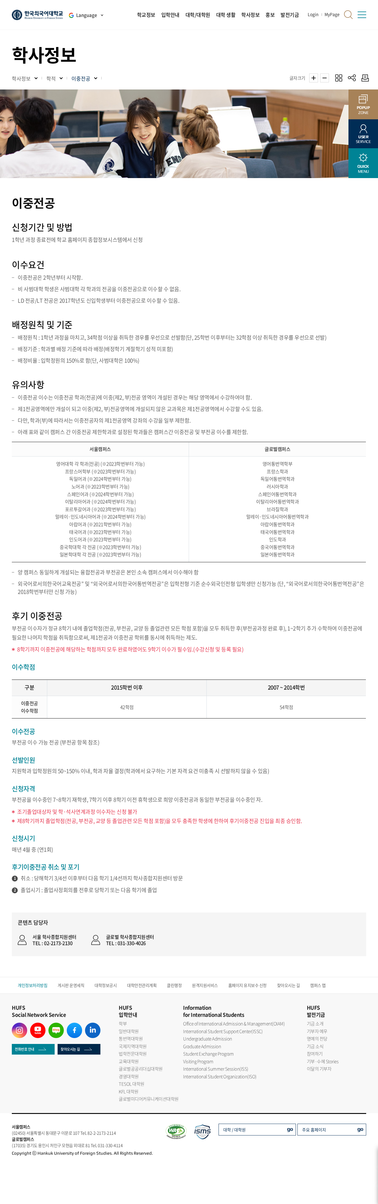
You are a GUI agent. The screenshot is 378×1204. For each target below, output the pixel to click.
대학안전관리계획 (142, 985)
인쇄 (364, 78)
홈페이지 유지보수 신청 (247, 985)
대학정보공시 (105, 985)
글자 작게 (324, 78)
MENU (363, 169)
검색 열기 (348, 15)
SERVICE (363, 139)
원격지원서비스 (205, 985)
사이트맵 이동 (361, 15)
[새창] (19, 1026)
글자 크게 (313, 78)
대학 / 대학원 (234, 1130)
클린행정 (174, 985)
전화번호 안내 (24, 1049)
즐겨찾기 (338, 78)
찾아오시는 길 (288, 985)
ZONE (363, 110)
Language (86, 15)
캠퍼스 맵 (318, 985)
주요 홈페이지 (314, 1130)
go (290, 1129)
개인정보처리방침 (32, 985)
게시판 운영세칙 (71, 985)
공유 (352, 78)
